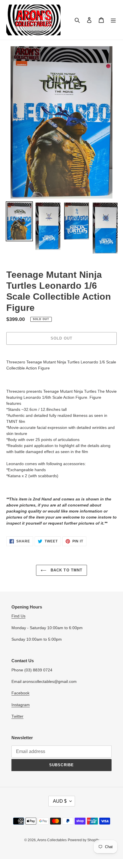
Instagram (20, 704)
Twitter (17, 716)
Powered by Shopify (83, 840)
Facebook (20, 693)
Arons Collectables (52, 840)
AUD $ (60, 801)
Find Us (18, 616)
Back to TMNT (65, 570)
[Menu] (113, 20)
